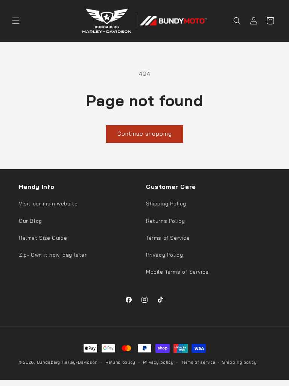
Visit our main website (48, 203)
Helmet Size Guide (43, 237)
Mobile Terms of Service (177, 271)
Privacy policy (158, 362)
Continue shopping (144, 133)
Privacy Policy (164, 254)
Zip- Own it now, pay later (53, 254)
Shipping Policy (166, 203)
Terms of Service (168, 237)
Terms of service (198, 362)
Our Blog (30, 221)
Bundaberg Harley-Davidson (67, 362)
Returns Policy (165, 221)
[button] (16, 20)
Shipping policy (239, 362)
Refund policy (120, 362)
